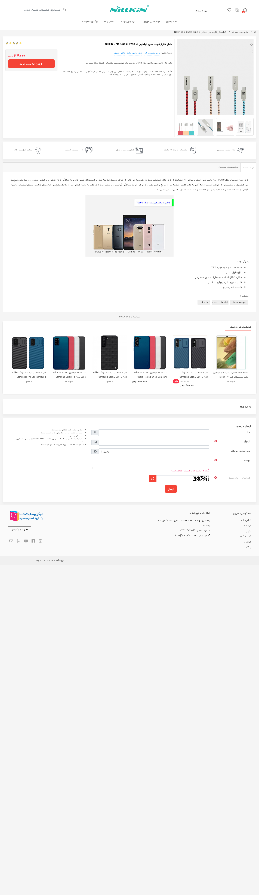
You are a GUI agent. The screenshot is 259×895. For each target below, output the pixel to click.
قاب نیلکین (171, 21)
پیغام (247, 460)
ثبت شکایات (244, 536)
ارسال (171, 488)
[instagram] (40, 541)
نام (248, 432)
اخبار (249, 531)
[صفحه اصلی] (255, 32)
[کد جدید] (152, 478)
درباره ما (247, 525)
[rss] (18, 541)
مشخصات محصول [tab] (228, 167)
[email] (11, 541)
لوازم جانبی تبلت (128, 21)
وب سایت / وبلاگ (240, 451)
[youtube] (25, 541)
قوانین (247, 542)
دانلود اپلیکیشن (19, 529)
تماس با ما (109, 21)
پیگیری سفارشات (90, 21)
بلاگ (248, 547)
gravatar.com (37, 438)
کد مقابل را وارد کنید (239, 477)
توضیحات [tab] (248, 167)
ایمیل (247, 441)
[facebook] (33, 541)
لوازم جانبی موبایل (151, 21)
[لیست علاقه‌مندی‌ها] (229, 10)
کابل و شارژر (119, 53)
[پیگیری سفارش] (237, 10)
